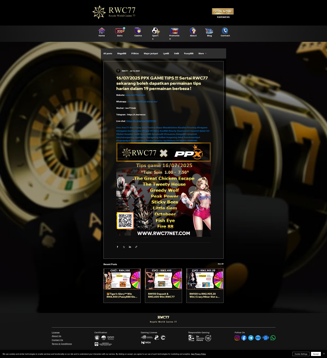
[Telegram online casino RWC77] (251, 338)
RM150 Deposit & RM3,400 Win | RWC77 (161, 295)
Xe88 (176, 53)
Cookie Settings (301, 354)
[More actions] (209, 70)
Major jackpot (151, 53)
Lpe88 (166, 53)
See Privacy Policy (198, 354)
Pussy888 (188, 53)
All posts (107, 53)
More (201, 53)
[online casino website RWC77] (258, 337)
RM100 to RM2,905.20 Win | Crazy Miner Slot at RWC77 (204, 295)
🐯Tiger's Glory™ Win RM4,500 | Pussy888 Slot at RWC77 (121, 295)
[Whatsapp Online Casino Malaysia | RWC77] (273, 338)
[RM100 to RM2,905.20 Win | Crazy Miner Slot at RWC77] (204, 279)
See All (221, 264)
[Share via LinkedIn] (130, 247)
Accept (316, 354)
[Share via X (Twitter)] (123, 247)
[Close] (323, 354)
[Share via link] (136, 247)
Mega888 (121, 53)
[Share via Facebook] (117, 247)
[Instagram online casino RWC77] (237, 338)
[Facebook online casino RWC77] (243, 337)
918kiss (135, 53)
